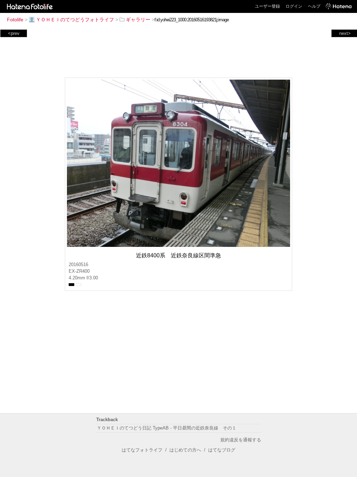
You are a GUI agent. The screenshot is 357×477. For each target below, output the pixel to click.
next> (345, 33)
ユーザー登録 (267, 6)
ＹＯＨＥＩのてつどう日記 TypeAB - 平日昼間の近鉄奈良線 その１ (166, 428)
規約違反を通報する (240, 439)
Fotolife (15, 19)
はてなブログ (221, 450)
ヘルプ (314, 6)
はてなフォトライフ (142, 450)
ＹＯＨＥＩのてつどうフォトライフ (75, 19)
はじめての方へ (185, 450)
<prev (14, 33)
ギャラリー (138, 19)
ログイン (294, 6)
